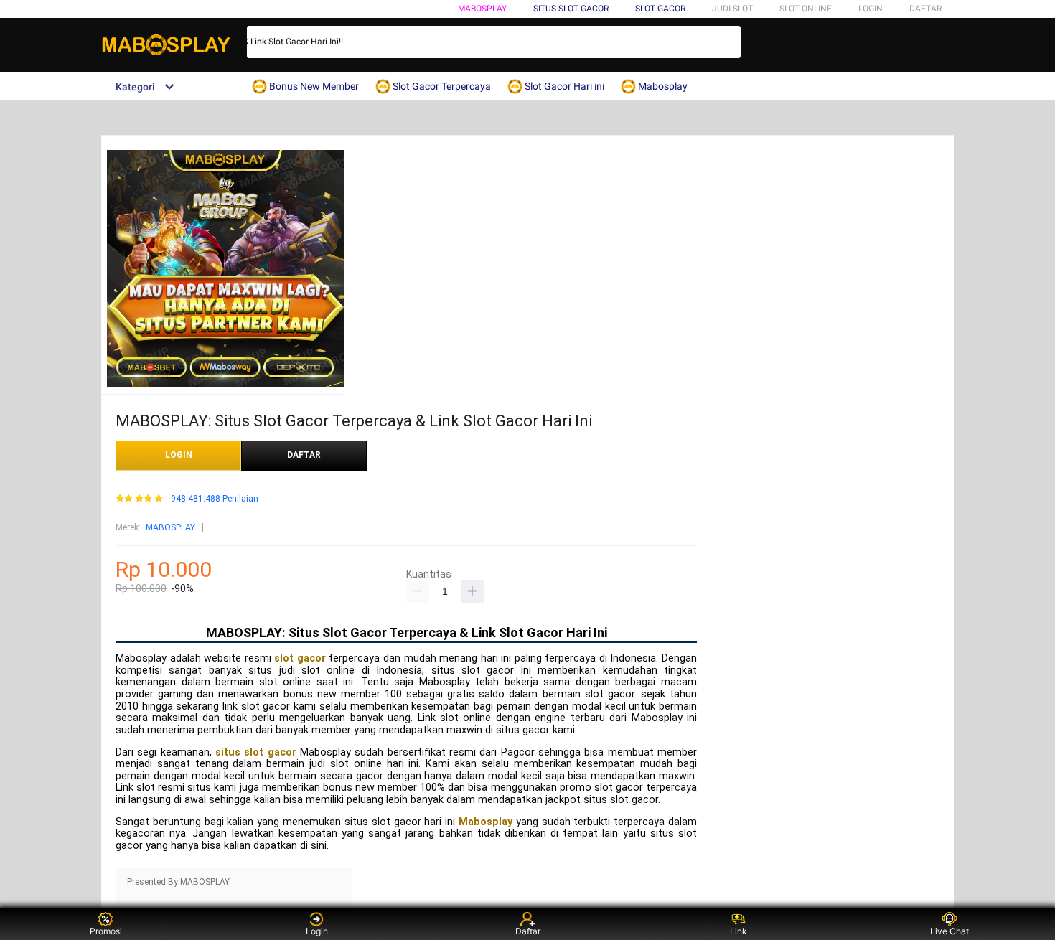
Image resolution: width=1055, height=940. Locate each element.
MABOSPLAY (170, 527)
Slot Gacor (660, 9)
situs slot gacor (255, 752)
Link (738, 931)
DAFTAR (925, 9)
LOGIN (870, 9)
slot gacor (300, 658)
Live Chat (949, 931)
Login (317, 931)
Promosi (106, 931)
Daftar (527, 931)
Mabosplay (482, 9)
